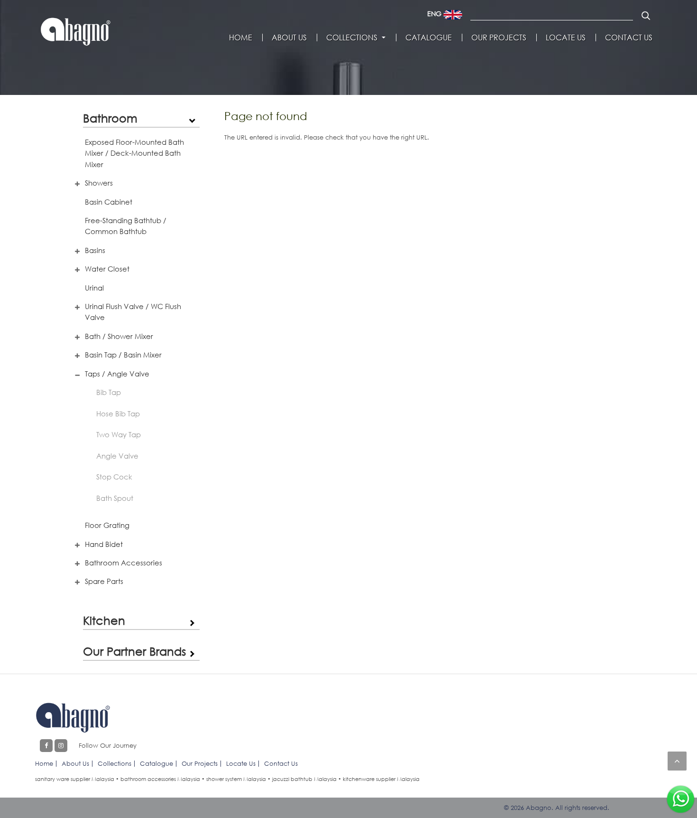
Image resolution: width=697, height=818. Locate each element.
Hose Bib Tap (118, 413)
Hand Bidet (104, 544)
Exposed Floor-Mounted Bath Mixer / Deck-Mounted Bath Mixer (134, 153)
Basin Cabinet (108, 201)
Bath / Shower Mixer (119, 336)
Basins (95, 250)
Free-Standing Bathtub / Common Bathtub (125, 225)
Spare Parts (104, 581)
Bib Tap (108, 392)
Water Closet (107, 268)
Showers (99, 183)
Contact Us (628, 37)
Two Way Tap (118, 434)
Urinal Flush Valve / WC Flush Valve (133, 311)
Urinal (94, 287)
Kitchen (104, 620)
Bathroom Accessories (123, 562)
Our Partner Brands (134, 651)
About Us (289, 37)
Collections (351, 37)
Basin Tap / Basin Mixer (123, 354)
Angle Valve (117, 455)
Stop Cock (114, 476)
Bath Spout (114, 498)
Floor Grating (107, 525)
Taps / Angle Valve (117, 373)
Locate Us (566, 37)
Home (240, 37)
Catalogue (428, 37)
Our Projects (498, 37)
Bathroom (110, 118)
